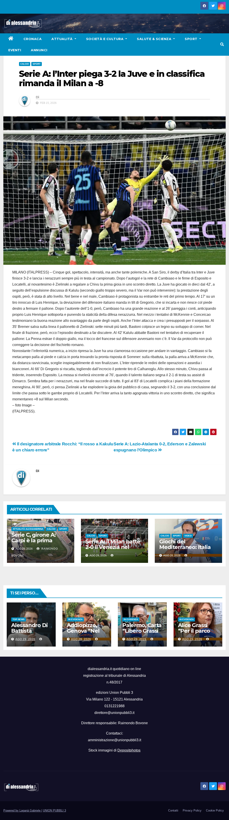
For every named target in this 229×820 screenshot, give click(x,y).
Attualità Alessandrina (28, 529)
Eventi (14, 50)
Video (188, 535)
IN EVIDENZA (75, 619)
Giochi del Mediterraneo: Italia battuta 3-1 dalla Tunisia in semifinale (186, 550)
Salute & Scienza (154, 39)
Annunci (39, 50)
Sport (191, 39)
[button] (222, 44)
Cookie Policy (215, 810)
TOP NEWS (19, 619)
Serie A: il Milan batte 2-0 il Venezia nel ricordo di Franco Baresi (112, 550)
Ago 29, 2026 (25, 639)
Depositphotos (128, 750)
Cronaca (32, 39)
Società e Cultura (105, 39)
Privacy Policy (192, 810)
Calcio (24, 64)
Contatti (173, 810)
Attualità (62, 39)
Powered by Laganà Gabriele (22, 810)
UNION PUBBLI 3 (54, 810)
